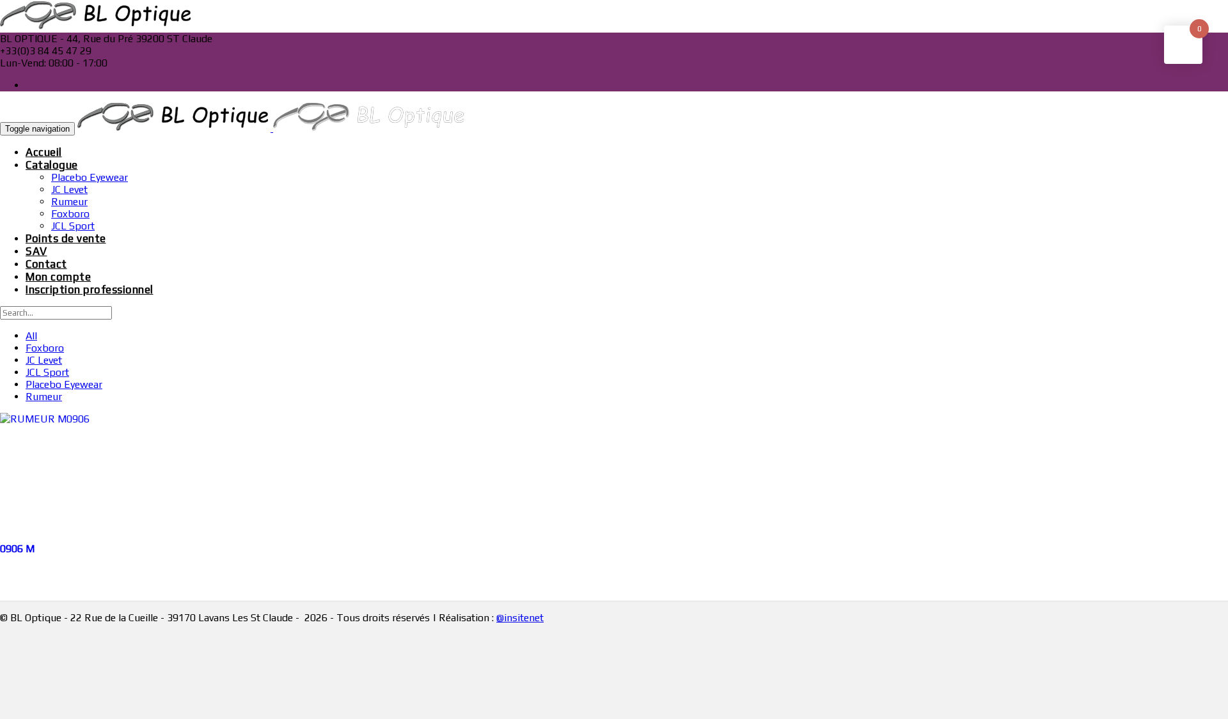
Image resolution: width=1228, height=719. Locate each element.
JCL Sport (73, 226)
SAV (36, 251)
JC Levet (69, 189)
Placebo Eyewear (89, 177)
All (31, 336)
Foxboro (70, 214)
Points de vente (66, 238)
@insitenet (520, 618)
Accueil (44, 152)
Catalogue (52, 164)
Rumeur (69, 202)
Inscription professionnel (90, 289)
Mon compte (58, 276)
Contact (46, 264)
